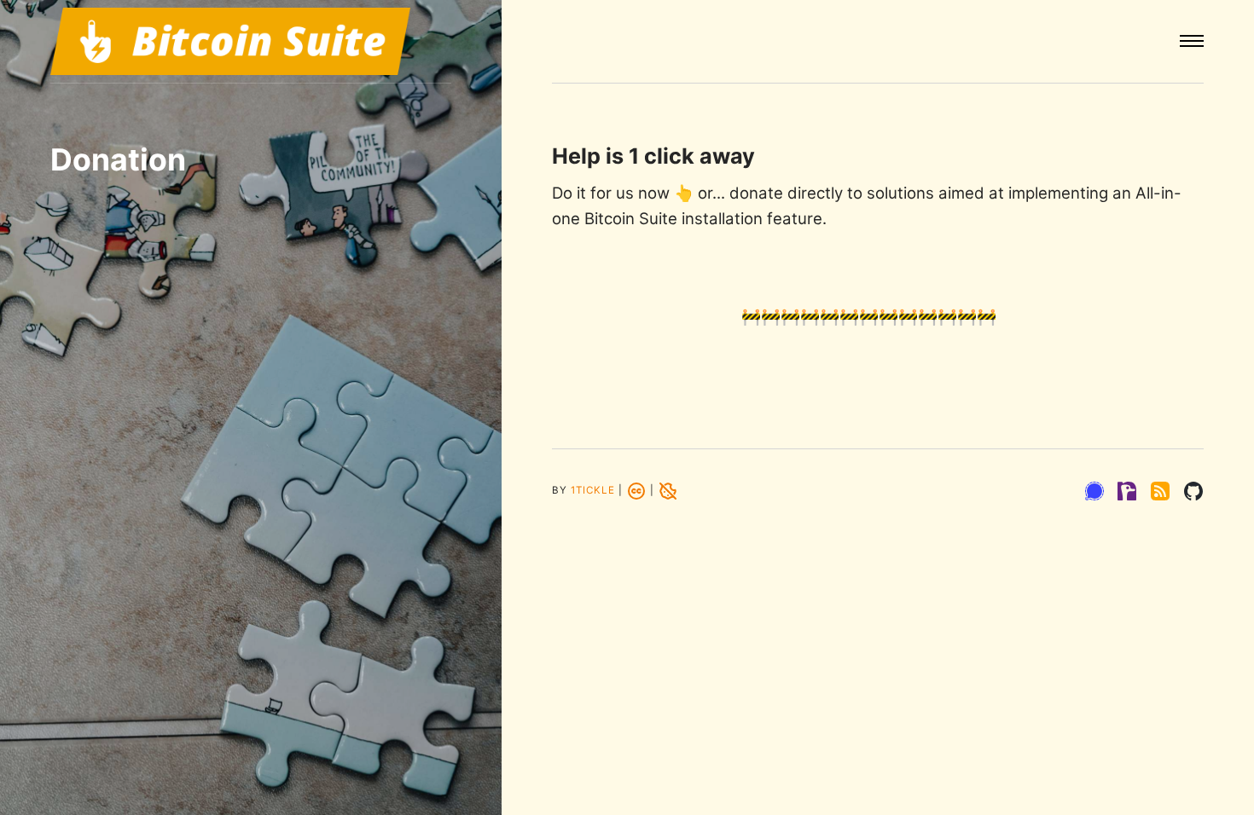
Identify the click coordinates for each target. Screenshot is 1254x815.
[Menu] (1192, 41)
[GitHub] (1193, 491)
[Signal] (1094, 491)
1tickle (593, 491)
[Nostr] (1127, 491)
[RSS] (1160, 491)
